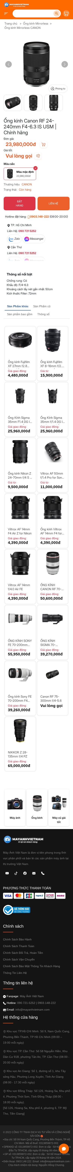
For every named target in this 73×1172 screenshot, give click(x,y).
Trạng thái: (10, 189)
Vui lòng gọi (19, 156)
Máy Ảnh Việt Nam (32, 996)
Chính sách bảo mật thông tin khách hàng (31, 966)
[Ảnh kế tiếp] (64, 64)
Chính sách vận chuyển (19, 959)
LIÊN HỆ (53, 203)
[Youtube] (7, 873)
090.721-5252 (26, 1002)
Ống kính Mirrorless (35, 23)
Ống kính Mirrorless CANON (22, 27)
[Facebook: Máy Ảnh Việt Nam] (25, 873)
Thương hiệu (12, 184)
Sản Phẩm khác (17, 306)
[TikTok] (16, 873)
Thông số (43, 314)
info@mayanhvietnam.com (32, 1009)
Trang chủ (10, 23)
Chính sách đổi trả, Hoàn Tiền (23, 952)
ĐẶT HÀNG (19, 203)
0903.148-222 (39, 216)
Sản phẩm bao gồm (19, 314)
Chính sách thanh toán (18, 946)
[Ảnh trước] (8, 64)
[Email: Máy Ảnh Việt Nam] (34, 873)
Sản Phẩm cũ (41, 306)
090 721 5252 (27, 231)
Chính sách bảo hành (17, 939)
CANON (27, 184)
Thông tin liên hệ (15, 972)
